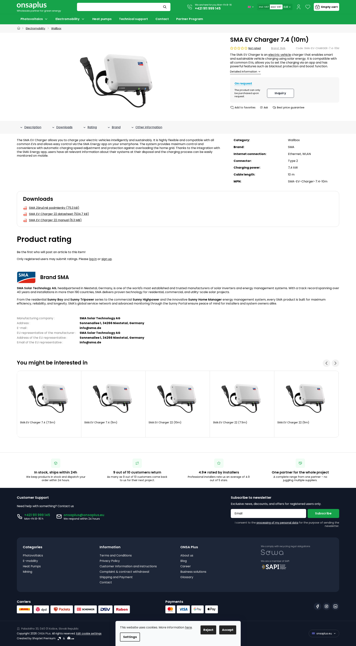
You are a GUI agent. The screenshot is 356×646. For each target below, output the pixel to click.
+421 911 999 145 (208, 8)
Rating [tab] (92, 127)
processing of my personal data (277, 523)
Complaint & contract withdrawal (124, 572)
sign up (106, 259)
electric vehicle (279, 55)
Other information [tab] (148, 127)
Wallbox (294, 140)
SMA (291, 147)
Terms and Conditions (116, 556)
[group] (49, 404)
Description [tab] (32, 127)
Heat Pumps (32, 566)
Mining (27, 572)
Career (185, 566)
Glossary (186, 577)
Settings (130, 637)
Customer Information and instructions (128, 566)
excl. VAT (276, 7)
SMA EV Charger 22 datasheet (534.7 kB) (59, 214)
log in (93, 259)
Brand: (278, 48)
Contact (106, 583)
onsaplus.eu (324, 633)
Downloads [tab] (64, 127)
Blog (183, 561)
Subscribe (323, 513)
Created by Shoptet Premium (36, 638)
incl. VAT (264, 7)
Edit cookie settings (88, 633)
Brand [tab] (116, 127)
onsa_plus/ (326, 606)
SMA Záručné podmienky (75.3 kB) (54, 208)
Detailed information (243, 71)
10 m (291, 174)
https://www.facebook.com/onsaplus (317, 606)
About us (186, 556)
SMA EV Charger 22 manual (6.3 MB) (55, 220)
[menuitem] (34, 19)
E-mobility (30, 561)
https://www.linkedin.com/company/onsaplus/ (335, 606)
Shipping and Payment (116, 577)
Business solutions (193, 572)
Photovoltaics (33, 556)
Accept (227, 630)
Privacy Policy (110, 561)
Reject (208, 630)
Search (165, 7)
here (188, 627)
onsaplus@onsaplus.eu (84, 515)
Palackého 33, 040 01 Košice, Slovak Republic (50, 628)
